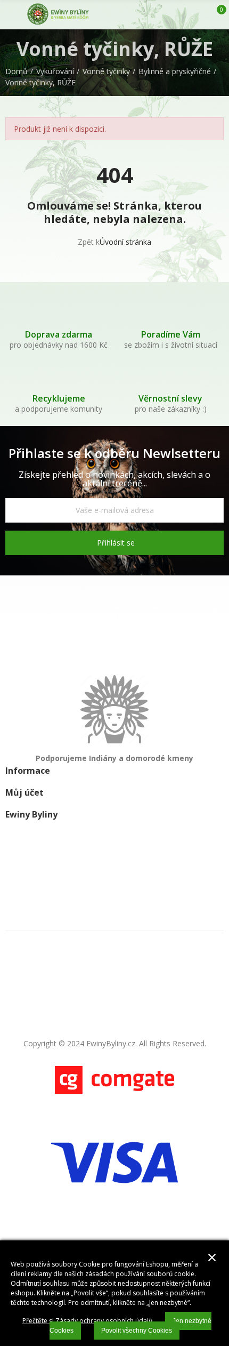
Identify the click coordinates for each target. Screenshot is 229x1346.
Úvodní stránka (125, 242)
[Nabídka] (10, 14)
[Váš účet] (198, 14)
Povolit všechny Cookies (136, 1330)
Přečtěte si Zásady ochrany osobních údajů (87, 1320)
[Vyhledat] (180, 14)
